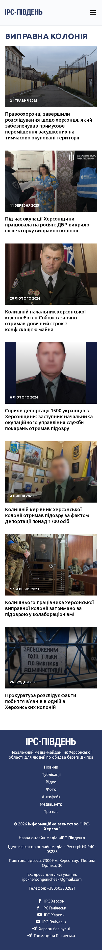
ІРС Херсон (53, 901)
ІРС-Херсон (54, 915)
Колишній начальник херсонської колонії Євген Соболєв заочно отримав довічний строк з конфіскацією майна (45, 320)
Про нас (51, 811)
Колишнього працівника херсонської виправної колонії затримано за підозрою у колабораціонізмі (49, 608)
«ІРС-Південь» (72, 838)
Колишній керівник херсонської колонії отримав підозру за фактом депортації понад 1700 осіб (47, 515)
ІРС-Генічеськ (53, 922)
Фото (51, 789)
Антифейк (51, 797)
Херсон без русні (54, 929)
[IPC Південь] (24, 12)
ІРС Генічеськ (54, 908)
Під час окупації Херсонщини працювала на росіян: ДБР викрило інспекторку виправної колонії (47, 224)
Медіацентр (51, 804)
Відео (51, 782)
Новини (51, 767)
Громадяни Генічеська (54, 935)
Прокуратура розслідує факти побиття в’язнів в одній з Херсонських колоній (40, 701)
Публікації (51, 774)
